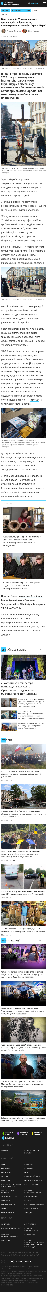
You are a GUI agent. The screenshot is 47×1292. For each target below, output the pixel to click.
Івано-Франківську (16, 74)
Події (35, 10)
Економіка (6, 1172)
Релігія (27, 1200)
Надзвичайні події (33, 1176)
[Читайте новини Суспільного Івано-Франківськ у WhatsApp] (26, 1261)
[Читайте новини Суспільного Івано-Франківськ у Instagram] (7, 1261)
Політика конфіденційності (9, 1235)
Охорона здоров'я (33, 1180)
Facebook (29, 600)
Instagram (39, 604)
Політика (5, 1200)
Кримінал (5, 1168)
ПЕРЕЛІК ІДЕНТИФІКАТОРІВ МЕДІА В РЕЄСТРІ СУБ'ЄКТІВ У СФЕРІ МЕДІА (35, 1243)
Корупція (28, 1164)
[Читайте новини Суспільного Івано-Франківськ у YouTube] (12, 1261)
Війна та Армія (31, 1208)
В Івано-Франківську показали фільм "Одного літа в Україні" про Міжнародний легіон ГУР (21, 585)
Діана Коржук (33, 31)
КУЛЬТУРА (5, 10)
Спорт (4, 1208)
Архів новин (30, 1224)
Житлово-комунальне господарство (12, 1185)
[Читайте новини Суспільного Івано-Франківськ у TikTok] (30, 1261)
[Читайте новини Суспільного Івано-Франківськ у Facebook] (3, 1261)
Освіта (27, 1172)
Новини (5, 1151)
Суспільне (32, 1280)
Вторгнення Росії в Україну (21, 10)
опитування (32, 626)
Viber (16, 604)
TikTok (4, 608)
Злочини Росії (8, 1204)
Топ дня (28, 1212)
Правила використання (31, 1229)
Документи (29, 1234)
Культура (5, 14)
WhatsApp (26, 604)
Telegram (6, 604)
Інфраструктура (31, 1184)
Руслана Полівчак (14, 31)
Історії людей (31, 1196)
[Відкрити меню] (45, 3)
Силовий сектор (9, 1196)
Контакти (5, 1224)
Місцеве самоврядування (32, 1191)
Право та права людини (8, 1191)
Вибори (4, 1176)
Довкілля (5, 1180)
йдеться (34, 399)
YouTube (17, 608)
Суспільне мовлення (11, 1228)
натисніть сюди (33, 1283)
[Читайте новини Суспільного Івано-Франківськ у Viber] (16, 1261)
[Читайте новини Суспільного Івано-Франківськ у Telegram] (21, 1261)
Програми (6, 1240)
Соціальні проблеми (34, 1204)
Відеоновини (7, 1212)
